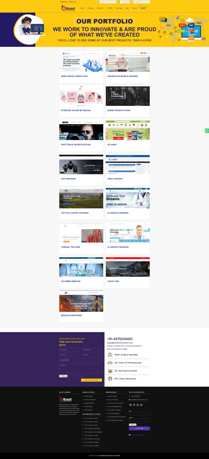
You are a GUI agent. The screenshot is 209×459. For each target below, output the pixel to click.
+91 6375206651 (125, 1)
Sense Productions (118, 110)
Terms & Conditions (90, 399)
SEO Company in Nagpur (92, 442)
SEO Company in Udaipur (92, 445)
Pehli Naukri (114, 179)
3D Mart (112, 144)
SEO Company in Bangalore (92, 428)
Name (130, 411)
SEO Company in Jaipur (91, 418)
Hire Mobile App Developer (115, 420)
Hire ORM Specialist (113, 413)
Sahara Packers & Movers (122, 76)
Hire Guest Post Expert (114, 410)
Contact (134, 8)
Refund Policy (89, 406)
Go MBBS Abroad (70, 281)
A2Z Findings (68, 179)
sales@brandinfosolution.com (141, 1)
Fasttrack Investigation (75, 144)
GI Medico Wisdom (118, 213)
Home (82, 8)
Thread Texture (70, 247)
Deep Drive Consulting (74, 76)
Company (90, 8)
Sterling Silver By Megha (76, 110)
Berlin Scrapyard (71, 315)
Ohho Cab (113, 281)
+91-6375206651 (135, 396)
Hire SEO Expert (112, 396)
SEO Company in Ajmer (91, 421)
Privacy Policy (88, 396)
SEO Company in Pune (91, 425)
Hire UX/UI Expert (113, 399)
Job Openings (88, 410)
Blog (127, 8)
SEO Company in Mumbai (92, 439)
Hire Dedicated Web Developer (117, 417)
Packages (119, 8)
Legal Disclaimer (89, 403)
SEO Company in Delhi (91, 435)
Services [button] (100, 8)
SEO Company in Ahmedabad (93, 432)
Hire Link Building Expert (115, 406)
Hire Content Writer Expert (115, 403)
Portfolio (110, 8)
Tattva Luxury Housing (75, 213)
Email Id (131, 417)
